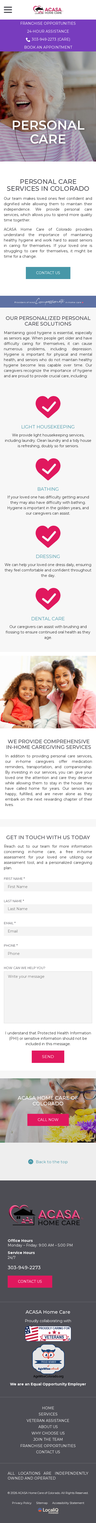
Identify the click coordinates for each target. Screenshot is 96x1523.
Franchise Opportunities (48, 23)
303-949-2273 (24, 1267)
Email (11, 923)
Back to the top (52, 1161)
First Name (15, 878)
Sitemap (42, 1503)
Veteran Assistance (48, 1420)
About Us (48, 1427)
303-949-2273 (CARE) (51, 39)
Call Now (48, 1119)
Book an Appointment (48, 47)
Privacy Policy (21, 1503)
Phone (12, 945)
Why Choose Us (48, 1433)
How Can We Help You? (24, 968)
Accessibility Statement (68, 1503)
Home (48, 1408)
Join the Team (48, 1439)
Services (48, 1414)
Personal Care (48, 132)
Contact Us (48, 273)
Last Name (15, 901)
